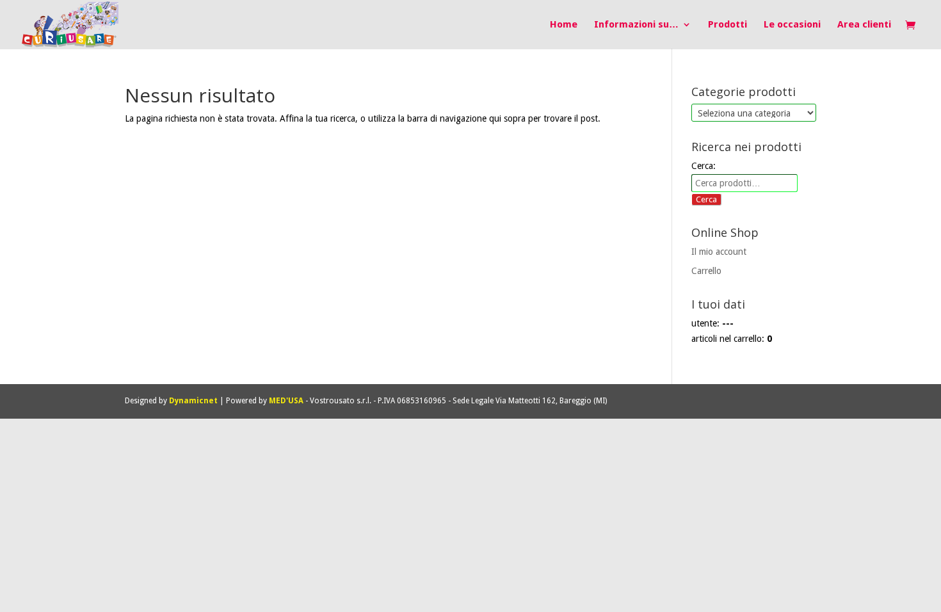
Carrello (706, 271)
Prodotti (727, 25)
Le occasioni (792, 25)
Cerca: (703, 166)
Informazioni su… (636, 25)
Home (563, 25)
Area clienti (864, 25)
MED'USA (286, 400)
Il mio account (718, 251)
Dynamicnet (193, 400)
